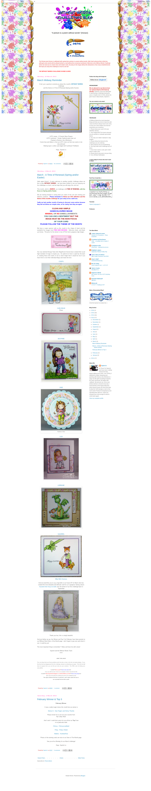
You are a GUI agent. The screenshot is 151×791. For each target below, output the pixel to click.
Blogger (83, 775)
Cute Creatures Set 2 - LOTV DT (100, 265)
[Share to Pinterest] (72, 164)
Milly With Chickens (61, 579)
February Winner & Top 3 (49, 699)
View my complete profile (96, 398)
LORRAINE (61, 485)
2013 (92, 317)
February (95, 353)
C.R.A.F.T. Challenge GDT (98, 284)
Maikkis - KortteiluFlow (61, 733)
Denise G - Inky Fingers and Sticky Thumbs (61, 711)
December (96, 319)
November (96, 322)
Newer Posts (41, 758)
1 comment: (57, 688)
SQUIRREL (61, 534)
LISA (61, 436)
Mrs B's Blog (95, 263)
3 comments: (57, 750)
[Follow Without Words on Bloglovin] (98, 81)
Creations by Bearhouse (99, 239)
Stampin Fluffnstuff (97, 278)
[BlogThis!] (66, 164)
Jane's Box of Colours (98, 254)
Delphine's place (96, 250)
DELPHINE (61, 338)
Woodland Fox (95, 269)
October (95, 324)
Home (61, 758)
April (94, 339)
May (94, 336)
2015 (92, 312)
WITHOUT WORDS (77, 84)
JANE (61, 387)
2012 (92, 358)
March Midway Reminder (49, 80)
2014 (92, 315)
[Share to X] (68, 164)
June (94, 334)
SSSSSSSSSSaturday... (97, 260)
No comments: (57, 163)
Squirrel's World (96, 272)
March (94, 341)
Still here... (94, 280)
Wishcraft (94, 283)
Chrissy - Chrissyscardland (61, 726)
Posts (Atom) (48, 761)
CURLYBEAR (61, 308)
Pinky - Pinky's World (61, 730)
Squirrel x (104, 365)
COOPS (61, 261)
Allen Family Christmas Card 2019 (100, 256)
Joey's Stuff (95, 259)
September (96, 327)
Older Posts (81, 758)
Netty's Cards (96, 268)
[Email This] (64, 164)
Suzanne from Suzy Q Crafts (47, 586)
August (95, 329)
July (94, 331)
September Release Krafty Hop (99, 251)
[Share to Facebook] (70, 164)
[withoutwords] (101, 190)
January (95, 355)
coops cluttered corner (98, 233)
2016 (92, 310)
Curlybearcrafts (96, 245)
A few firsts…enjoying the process (100, 247)
